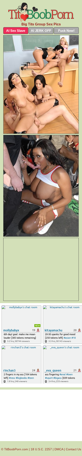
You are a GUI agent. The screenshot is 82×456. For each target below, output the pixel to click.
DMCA (58, 449)
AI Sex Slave (15, 30)
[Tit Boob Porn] (41, 12)
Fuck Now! (66, 30)
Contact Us (73, 449)
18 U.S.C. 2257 (41, 449)
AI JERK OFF (41, 30)
